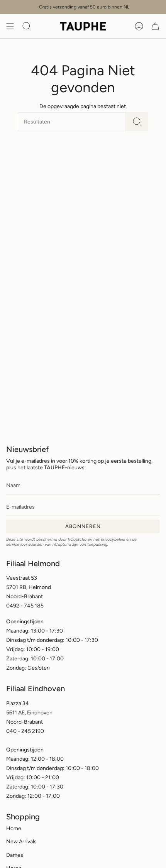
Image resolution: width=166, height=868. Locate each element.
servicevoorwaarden (25, 544)
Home (13, 828)
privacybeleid (113, 539)
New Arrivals (21, 841)
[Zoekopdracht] (137, 121)
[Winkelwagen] (155, 26)
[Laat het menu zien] (10, 26)
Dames (14, 855)
